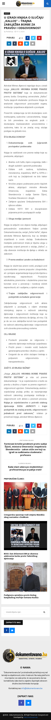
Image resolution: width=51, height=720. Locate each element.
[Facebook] (21, 703)
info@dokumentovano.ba (31, 688)
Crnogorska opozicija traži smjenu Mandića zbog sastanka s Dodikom (24, 515)
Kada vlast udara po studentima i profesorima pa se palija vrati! (25, 468)
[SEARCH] (44, 612)
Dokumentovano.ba (31, 717)
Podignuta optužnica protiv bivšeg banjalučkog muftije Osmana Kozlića (21, 596)
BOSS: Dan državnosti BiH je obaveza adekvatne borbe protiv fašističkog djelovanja (21, 556)
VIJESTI (7, 13)
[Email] (28, 703)
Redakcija (9, 32)
